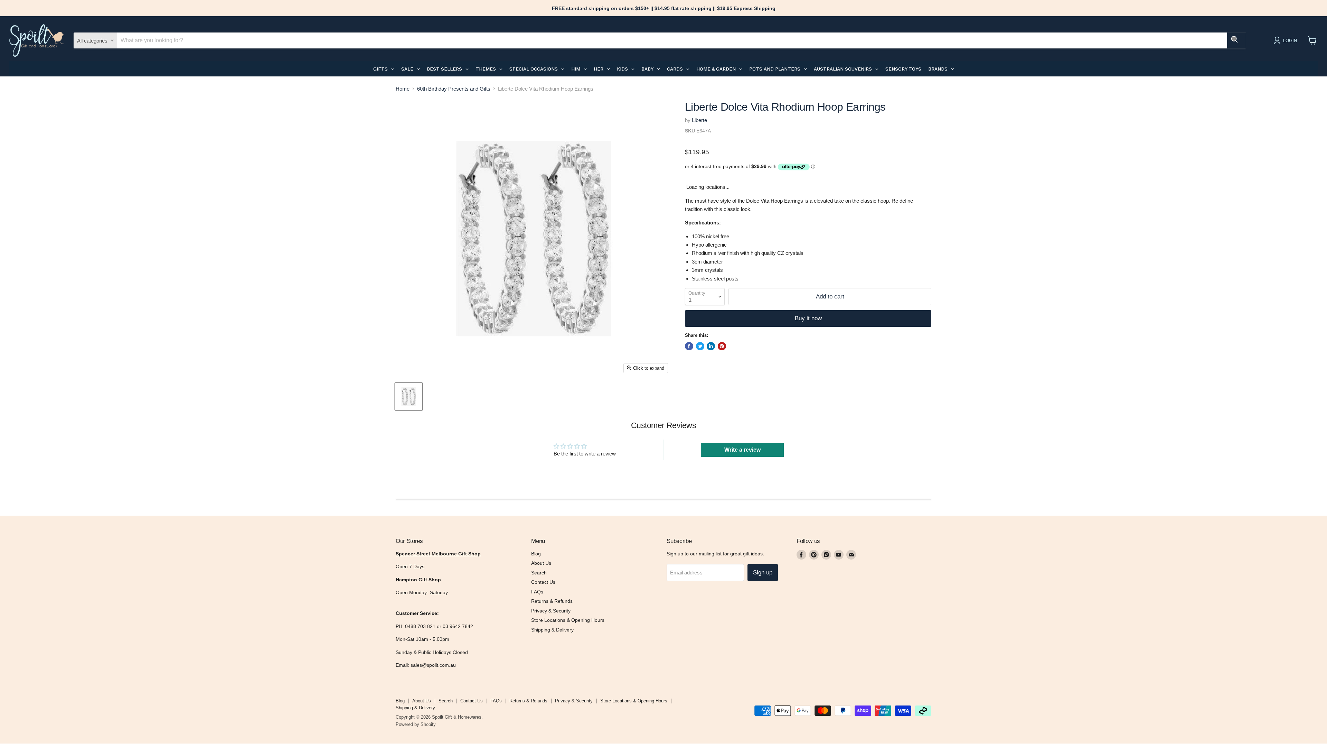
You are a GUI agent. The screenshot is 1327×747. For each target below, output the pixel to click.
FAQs (537, 591)
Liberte (699, 120)
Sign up (762, 572)
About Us (541, 563)
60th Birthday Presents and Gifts (453, 89)
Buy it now (808, 318)
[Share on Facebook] (689, 346)
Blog (536, 553)
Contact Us (543, 582)
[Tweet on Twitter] (700, 346)
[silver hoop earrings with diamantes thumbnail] (408, 396)
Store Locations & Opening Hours (567, 620)
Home (403, 89)
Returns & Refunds (552, 601)
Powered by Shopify (416, 724)
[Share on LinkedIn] (711, 346)
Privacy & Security (551, 611)
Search (539, 572)
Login (1290, 40)
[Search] (1236, 40)
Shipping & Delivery (552, 630)
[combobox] (672, 40)
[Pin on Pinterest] (722, 346)
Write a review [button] (742, 450)
